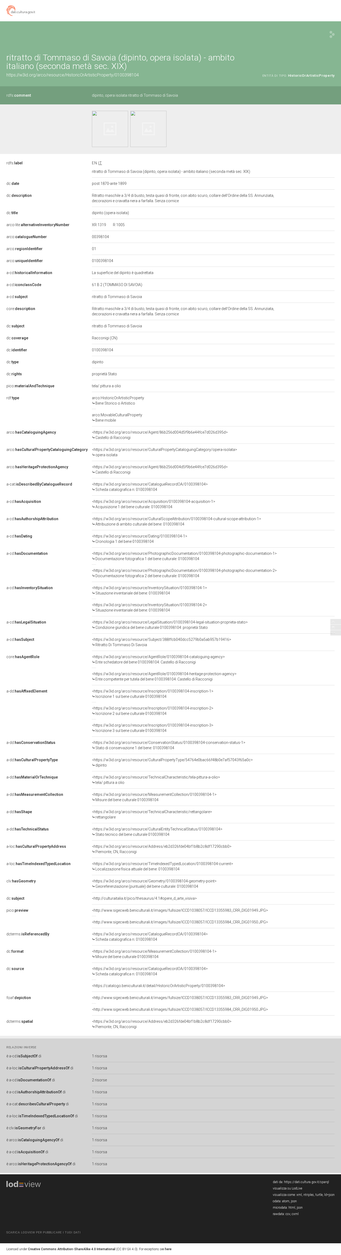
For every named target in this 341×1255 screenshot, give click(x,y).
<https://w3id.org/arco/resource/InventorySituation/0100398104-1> (149, 590)
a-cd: (29, 273)
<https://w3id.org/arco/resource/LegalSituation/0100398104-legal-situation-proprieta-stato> (170, 625)
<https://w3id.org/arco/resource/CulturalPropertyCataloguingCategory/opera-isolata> (164, 452)
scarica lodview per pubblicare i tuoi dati (43, 1232)
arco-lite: (38, 225)
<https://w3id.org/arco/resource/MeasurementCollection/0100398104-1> (154, 797)
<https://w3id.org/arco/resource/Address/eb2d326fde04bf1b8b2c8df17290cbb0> (162, 849)
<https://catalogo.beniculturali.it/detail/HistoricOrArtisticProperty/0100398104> (158, 986)
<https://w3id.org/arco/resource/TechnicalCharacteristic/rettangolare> (152, 814)
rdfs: (18, 95)
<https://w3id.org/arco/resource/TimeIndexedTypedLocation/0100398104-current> (162, 866)
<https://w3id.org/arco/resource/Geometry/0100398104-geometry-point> (154, 884)
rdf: (12, 398)
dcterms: (27, 934)
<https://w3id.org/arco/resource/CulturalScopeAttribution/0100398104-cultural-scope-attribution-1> (176, 521)
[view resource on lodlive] (332, 34)
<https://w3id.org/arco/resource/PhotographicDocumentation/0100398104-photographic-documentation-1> (184, 556)
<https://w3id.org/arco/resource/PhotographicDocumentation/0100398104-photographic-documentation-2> (184, 573)
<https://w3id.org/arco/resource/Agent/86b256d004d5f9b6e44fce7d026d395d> (160, 435)
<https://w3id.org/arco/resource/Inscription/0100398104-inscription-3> (152, 728)
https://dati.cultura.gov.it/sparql (306, 1182)
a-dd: (26, 691)
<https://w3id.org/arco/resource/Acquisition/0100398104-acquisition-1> (153, 504)
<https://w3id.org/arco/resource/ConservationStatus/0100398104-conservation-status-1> (168, 745)
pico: (30, 386)
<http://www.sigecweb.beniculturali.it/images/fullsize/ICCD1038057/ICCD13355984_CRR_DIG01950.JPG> (180, 922)
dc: (12, 183)
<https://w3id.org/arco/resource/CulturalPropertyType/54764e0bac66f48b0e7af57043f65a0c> (172, 762)
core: (20, 309)
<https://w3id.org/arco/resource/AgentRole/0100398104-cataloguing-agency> (158, 659)
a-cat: (39, 484)
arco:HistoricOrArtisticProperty (118, 400)
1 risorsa (99, 1056)
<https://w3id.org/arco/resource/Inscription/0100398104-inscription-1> (152, 694)
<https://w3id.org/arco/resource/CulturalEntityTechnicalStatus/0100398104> (157, 832)
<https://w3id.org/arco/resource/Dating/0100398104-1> (139, 539)
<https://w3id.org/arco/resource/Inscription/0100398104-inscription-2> (152, 711)
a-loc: (36, 846)
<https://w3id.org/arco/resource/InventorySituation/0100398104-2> (149, 607)
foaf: (18, 998)
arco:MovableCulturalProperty (117, 417)
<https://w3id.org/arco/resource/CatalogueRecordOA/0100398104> (150, 487)
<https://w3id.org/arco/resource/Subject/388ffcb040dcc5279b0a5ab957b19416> (161, 642)
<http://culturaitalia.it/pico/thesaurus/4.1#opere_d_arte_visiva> (144, 898)
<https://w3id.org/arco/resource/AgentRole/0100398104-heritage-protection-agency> (164, 676)
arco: (26, 237)
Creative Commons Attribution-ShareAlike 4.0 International (71, 1249)
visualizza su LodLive (287, 1188)
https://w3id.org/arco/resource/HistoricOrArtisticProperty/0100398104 (72, 75)
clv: (21, 881)
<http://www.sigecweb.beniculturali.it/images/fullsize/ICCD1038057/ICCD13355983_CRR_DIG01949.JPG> (180, 910)
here (168, 1249)
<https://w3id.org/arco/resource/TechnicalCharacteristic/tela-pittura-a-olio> (156, 780)
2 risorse (99, 1080)
